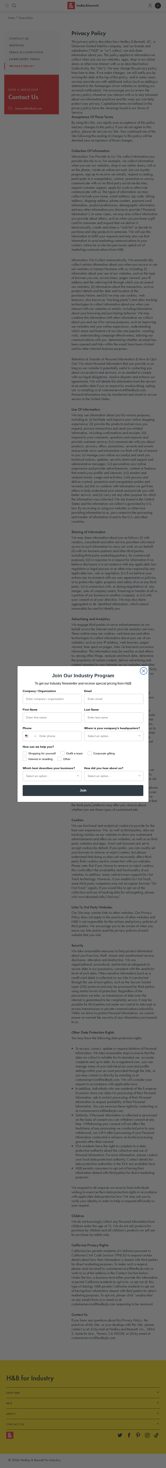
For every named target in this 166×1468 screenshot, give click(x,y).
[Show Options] (139, 736)
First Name (30, 709)
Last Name (91, 709)
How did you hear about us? (103, 768)
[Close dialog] (143, 670)
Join (83, 790)
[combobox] (30, 736)
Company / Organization (39, 691)
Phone (27, 728)
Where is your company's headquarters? (112, 728)
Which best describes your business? (49, 768)
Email (88, 691)
